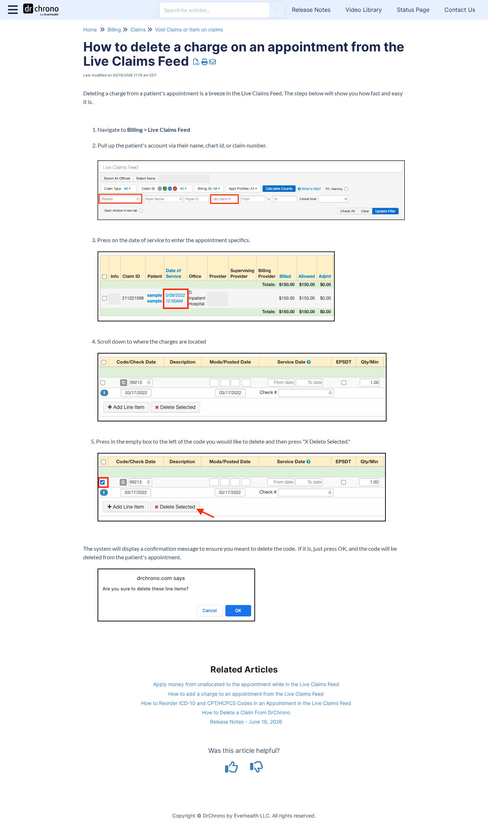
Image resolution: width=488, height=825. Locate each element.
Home (90, 29)
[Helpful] (232, 769)
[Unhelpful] (257, 769)
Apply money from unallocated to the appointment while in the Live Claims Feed (246, 684)
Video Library (363, 9)
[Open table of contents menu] (14, 9)
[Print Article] (205, 62)
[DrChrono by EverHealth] (43, 6)
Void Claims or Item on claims (189, 29)
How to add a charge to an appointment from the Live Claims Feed (246, 694)
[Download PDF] (197, 62)
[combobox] (214, 10)
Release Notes (311, 9)
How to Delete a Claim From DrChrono (246, 712)
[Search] (276, 10)
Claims (138, 29)
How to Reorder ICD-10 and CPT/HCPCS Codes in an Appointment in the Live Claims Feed (246, 703)
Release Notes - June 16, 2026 (246, 722)
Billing (114, 29)
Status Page (413, 9)
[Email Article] (213, 62)
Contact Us (459, 9)
